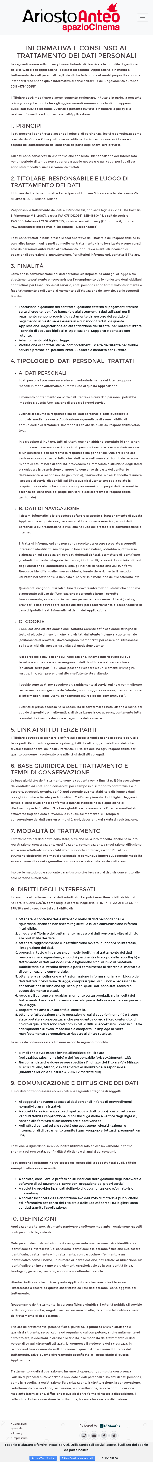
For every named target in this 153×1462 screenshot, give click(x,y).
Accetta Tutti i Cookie (43, 1458)
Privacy (17, 1433)
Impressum (19, 1438)
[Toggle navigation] (142, 17)
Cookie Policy (105, 712)
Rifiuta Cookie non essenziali (77, 1458)
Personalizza (108, 1458)
